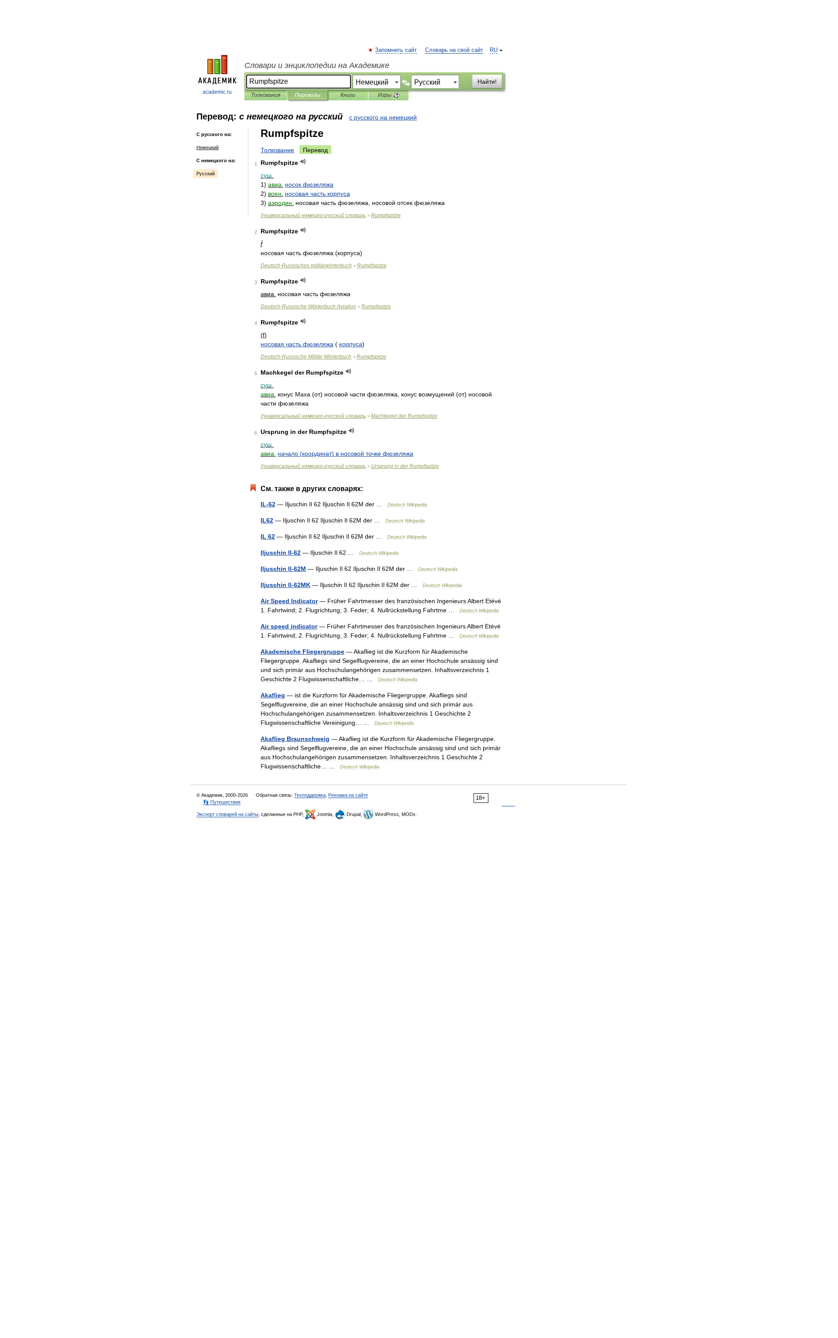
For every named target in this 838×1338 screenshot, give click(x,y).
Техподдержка (310, 795)
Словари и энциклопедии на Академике (316, 65)
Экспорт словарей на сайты (227, 814)
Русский (205, 173)
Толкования (265, 95)
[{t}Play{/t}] (303, 161)
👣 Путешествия (221, 802)
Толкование (277, 150)
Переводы (307, 95)
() (345, 453)
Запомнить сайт (396, 50)
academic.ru (217, 92)
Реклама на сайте (348, 795)
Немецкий (207, 147)
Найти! (487, 81)
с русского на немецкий (383, 117)
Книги (347, 95)
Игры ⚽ (388, 95)
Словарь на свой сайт (454, 50)
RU (494, 50)
